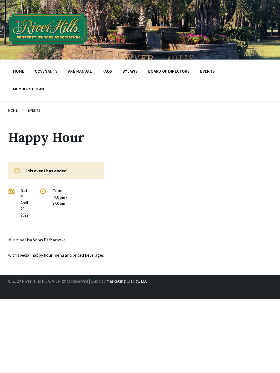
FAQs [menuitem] (107, 71)
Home (13, 110)
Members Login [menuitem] (28, 88)
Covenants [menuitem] (46, 71)
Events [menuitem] (207, 71)
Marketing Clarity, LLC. (127, 281)
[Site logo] (48, 46)
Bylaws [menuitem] (130, 71)
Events (34, 110)
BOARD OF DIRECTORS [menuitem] (168, 71)
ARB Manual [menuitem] (80, 71)
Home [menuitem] (18, 71)
